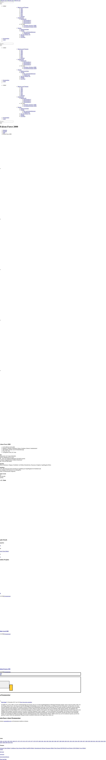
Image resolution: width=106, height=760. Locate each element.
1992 (71, 741)
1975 (26, 741)
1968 (13, 741)
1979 (37, 741)
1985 (52, 741)
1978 (34, 741)
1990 (65, 741)
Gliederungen (21, 17)
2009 (6, 742)
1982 (45, 741)
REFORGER (63, 748)
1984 (50, 741)
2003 (99, 741)
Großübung (13, 748)
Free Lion (3, 702)
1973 (21, 741)
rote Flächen (70, 748)
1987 (58, 741)
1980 (39, 741)
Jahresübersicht (38, 748)
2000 (91, 741)
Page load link (3, 759)
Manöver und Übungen (23, 7)
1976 (29, 741)
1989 (63, 741)
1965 (11, 741)
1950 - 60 (2, 741)
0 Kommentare (7, 596)
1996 (81, 741)
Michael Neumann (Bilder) (48, 748)
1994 (76, 741)
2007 (1, 742)
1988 (60, 741)
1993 (73, 741)
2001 (94, 741)
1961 (6, 741)
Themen (19, 28)
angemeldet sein (7, 721)
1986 (55, 741)
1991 (68, 741)
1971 (16, 741)
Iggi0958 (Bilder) (30, 748)
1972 (19, 741)
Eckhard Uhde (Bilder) (5, 748)
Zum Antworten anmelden (26, 702)
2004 (102, 741)
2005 (104, 741)
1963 (8, 741)
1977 (32, 741)
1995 (78, 741)
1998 (86, 741)
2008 (4, 742)
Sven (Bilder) (83, 748)
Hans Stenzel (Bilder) (21, 748)
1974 (24, 741)
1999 (89, 741)
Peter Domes (57, 748)
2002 (97, 741)
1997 (84, 741)
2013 (11, 742)
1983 (47, 741)
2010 (9, 742)
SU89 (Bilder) (76, 748)
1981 (42, 741)
